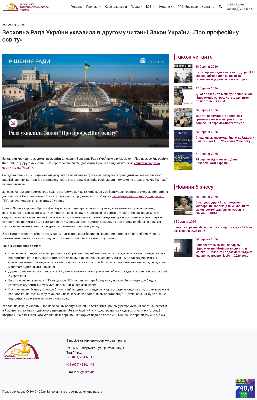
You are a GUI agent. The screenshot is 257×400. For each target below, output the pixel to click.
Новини (164, 6)
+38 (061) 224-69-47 (240, 9)
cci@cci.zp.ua (235, 4)
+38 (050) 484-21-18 (80, 364)
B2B (148, 6)
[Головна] (27, 6)
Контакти (207, 6)
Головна (76, 6)
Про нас (91, 6)
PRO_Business (188, 6)
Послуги (136, 6)
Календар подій (116, 6)
